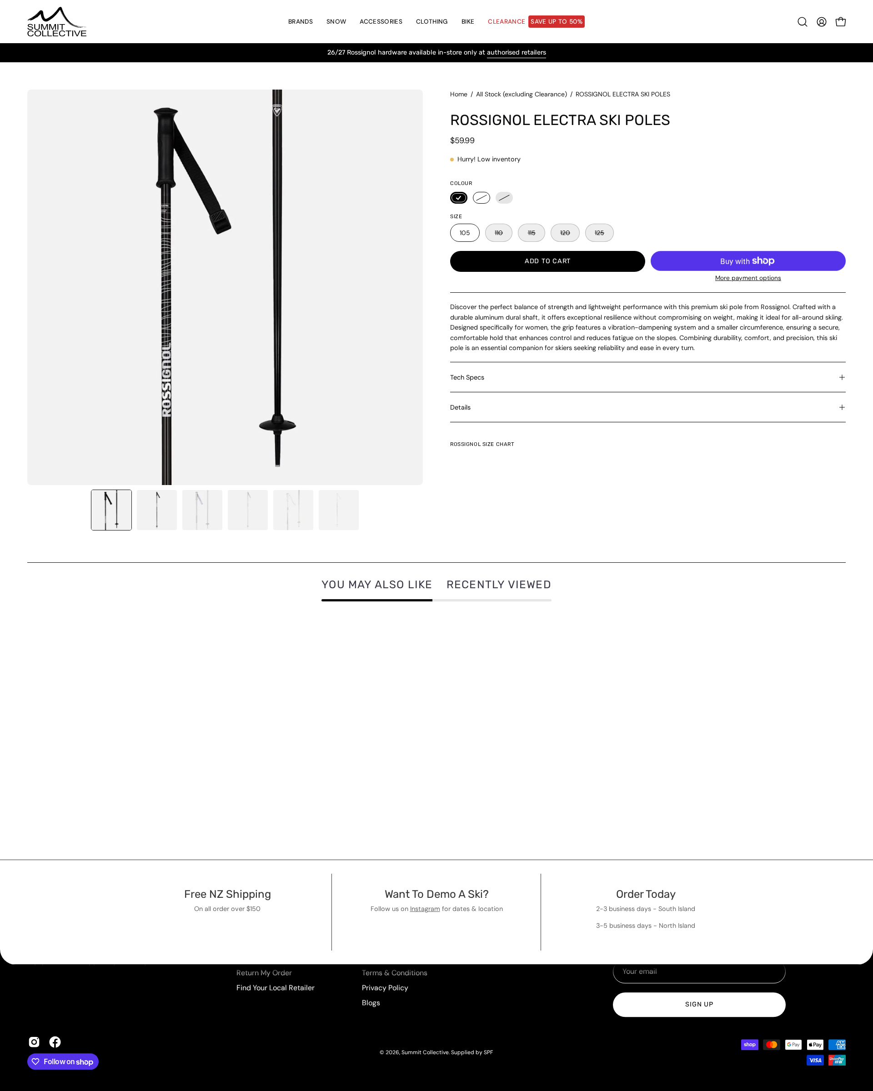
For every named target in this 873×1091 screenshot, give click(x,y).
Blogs (371, 1002)
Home (458, 94)
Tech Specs (467, 377)
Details (460, 407)
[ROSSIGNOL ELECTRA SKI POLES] (111, 510)
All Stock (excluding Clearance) (521, 94)
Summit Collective (425, 1052)
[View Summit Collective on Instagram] (34, 1042)
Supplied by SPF (472, 1052)
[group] (436, 52)
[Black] (458, 198)
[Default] (504, 198)
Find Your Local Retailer (275, 987)
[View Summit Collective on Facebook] (55, 1042)
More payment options (748, 278)
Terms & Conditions (394, 972)
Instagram (425, 909)
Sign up (699, 1004)
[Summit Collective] (56, 21)
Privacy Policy (385, 987)
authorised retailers (516, 52)
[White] (481, 198)
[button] (336, 21)
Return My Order (264, 972)
